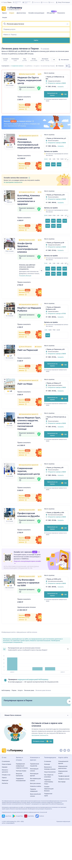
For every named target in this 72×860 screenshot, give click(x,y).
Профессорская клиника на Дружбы (28, 514)
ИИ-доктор (51, 13)
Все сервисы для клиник (35, 779)
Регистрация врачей (34, 774)
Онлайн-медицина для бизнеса (48, 789)
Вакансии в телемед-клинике (50, 768)
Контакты (5, 783)
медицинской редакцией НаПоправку (32, 679)
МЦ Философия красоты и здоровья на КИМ (28, 583)
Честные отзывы (21, 770)
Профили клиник (63, 779)
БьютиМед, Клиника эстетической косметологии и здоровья (28, 199)
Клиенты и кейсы (35, 786)
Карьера (4, 767)
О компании (6, 761)
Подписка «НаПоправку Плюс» (48, 782)
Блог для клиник (35, 783)
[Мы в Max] (68, 750)
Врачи (4, 13)
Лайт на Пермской (27, 350)
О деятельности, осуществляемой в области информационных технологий (24, 812)
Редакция (5, 780)
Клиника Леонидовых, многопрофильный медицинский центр (28, 143)
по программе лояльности (13, 182)
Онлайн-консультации (36, 13)
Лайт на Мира (24, 384)
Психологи (61, 13)
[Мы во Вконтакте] (64, 750)
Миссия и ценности (5, 771)
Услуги (11, 13)
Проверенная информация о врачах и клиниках (22, 766)
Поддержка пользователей (21, 779)
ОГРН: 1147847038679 (8, 823)
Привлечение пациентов (34, 765)
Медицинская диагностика (62, 767)
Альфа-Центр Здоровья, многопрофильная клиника (27, 247)
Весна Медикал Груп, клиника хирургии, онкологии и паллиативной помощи (29, 423)
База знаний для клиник (35, 795)
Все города (61, 781)
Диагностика (21, 13)
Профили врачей (63, 776)
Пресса (4, 777)
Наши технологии (50, 772)
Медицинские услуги (63, 772)
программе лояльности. (40, 735)
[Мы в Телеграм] (61, 750)
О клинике (47, 761)
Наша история (6, 764)
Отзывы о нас (6, 774)
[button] (36, 24)
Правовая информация (63, 821)
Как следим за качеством (48, 776)
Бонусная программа (19, 774)
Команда (47, 764)
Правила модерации (34, 790)
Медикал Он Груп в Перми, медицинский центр (29, 80)
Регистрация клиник (34, 769)
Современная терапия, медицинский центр (28, 471)
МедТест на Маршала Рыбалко (29, 309)
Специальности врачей (63, 762)
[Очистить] (67, 24)
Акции (4, 17)
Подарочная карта (48, 794)
